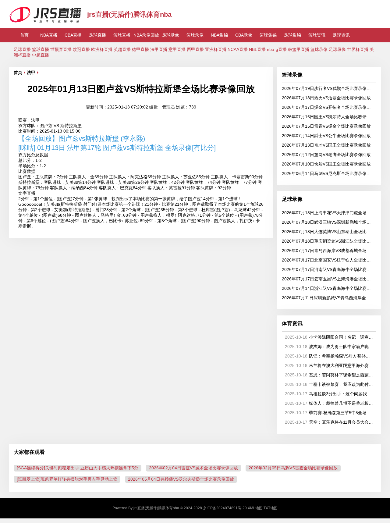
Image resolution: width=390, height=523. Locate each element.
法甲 (31, 72)
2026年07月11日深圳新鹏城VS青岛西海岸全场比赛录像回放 (328, 297)
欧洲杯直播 (101, 49)
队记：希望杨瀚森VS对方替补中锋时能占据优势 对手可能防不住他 (329, 356)
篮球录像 (195, 35)
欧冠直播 (81, 49)
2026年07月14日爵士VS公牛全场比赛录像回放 (326, 135)
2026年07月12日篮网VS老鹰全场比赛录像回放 (326, 154)
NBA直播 (48, 35)
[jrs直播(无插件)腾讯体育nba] (46, 21)
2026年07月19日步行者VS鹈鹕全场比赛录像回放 (328, 88)
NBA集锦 (219, 35)
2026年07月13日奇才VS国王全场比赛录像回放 (326, 145)
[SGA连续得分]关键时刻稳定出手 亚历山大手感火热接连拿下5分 (77, 467)
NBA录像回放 (146, 35)
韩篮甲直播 (298, 49)
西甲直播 (195, 49)
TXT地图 (271, 508)
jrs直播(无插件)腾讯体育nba (129, 14)
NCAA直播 (238, 49)
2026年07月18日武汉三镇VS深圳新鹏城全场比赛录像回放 (328, 222)
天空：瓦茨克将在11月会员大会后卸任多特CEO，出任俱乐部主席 (329, 422)
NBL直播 (257, 49)
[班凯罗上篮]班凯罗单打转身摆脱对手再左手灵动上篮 (67, 479)
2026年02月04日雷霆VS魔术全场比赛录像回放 (193, 467)
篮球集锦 (268, 35)
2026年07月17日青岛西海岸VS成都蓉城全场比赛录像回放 (328, 250)
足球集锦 (292, 35)
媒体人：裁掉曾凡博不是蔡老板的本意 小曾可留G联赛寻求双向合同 (329, 403)
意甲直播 (177, 49)
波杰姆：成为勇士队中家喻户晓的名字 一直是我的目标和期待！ (329, 346)
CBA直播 (73, 35)
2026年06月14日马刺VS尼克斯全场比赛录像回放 (328, 173)
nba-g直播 (277, 49)
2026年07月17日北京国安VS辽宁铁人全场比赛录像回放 (328, 260)
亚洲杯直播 (215, 49)
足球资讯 (341, 35)
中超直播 (40, 54)
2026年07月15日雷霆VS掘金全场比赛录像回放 (326, 126)
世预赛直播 (61, 49)
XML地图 (255, 508)
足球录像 (170, 35)
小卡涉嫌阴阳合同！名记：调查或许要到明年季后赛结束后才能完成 (329, 337)
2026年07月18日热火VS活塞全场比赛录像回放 (326, 97)
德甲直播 (140, 49)
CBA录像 (243, 35)
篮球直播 (121, 35)
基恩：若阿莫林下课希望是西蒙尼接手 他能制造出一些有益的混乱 (329, 374)
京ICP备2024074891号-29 (225, 508)
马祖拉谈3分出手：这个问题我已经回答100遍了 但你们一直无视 (329, 393)
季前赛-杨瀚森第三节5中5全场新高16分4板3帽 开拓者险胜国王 (329, 412)
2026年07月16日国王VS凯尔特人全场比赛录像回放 (328, 116)
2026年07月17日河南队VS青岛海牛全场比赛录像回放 (328, 269)
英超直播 (122, 49)
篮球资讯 (316, 35)
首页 (24, 35)
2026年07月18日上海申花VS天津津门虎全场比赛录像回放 (328, 212)
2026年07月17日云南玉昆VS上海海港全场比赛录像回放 (328, 278)
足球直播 (97, 35)
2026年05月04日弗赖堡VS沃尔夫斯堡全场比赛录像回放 (181, 479)
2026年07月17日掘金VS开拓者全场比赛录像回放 (328, 107)
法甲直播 (158, 49)
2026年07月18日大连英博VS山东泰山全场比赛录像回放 (328, 231)
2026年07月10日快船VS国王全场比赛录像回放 (326, 164)
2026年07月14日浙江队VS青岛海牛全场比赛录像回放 (328, 288)
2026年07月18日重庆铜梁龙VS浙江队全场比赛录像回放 (328, 241)
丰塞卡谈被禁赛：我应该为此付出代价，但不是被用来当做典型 (329, 384)
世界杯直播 (357, 49)
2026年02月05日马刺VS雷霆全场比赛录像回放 (293, 467)
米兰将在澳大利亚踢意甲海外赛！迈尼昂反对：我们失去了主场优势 (329, 365)
